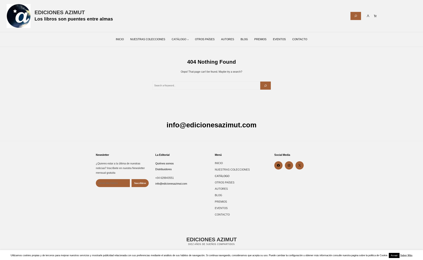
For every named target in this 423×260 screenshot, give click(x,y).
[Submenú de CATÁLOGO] (188, 39)
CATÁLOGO (179, 39)
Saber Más (406, 255)
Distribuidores (163, 169)
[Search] (265, 86)
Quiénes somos (164, 163)
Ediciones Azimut (60, 12)
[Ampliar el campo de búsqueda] (355, 16)
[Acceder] (368, 15)
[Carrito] (374, 15)
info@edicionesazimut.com (211, 125)
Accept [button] (394, 255)
